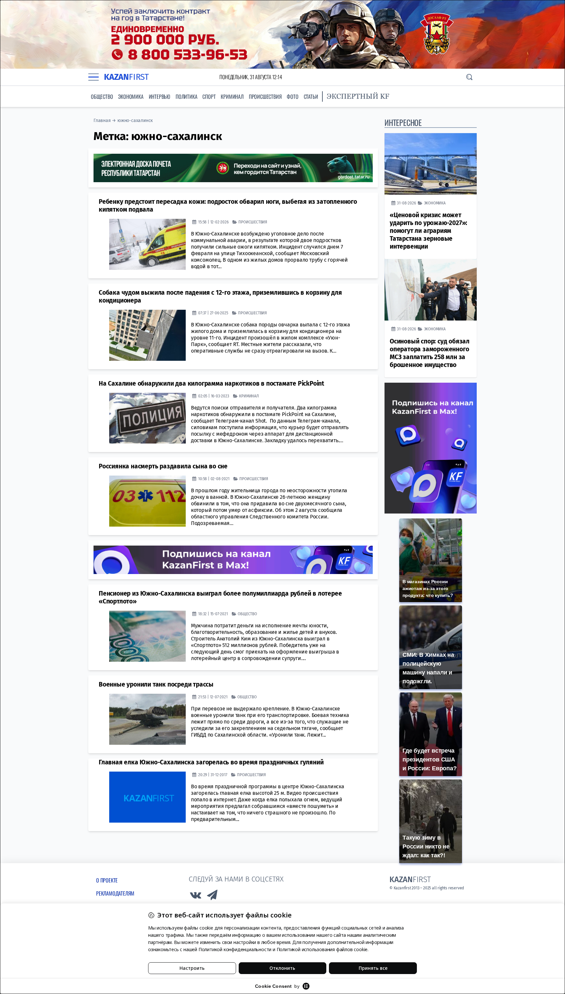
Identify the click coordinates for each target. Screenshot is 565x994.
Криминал (232, 96)
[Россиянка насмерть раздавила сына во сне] (147, 501)
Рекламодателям (115, 893)
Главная (102, 120)
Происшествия (265, 96)
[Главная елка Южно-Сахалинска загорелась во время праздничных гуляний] (147, 797)
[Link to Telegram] (212, 897)
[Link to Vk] (195, 897)
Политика (186, 96)
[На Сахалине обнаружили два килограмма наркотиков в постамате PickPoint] (147, 418)
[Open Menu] (93, 77)
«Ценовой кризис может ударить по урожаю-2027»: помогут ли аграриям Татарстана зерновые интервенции (428, 230)
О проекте (107, 880)
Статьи (311, 96)
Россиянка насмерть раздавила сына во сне (163, 466)
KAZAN (126, 77)
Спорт (208, 96)
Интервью (159, 96)
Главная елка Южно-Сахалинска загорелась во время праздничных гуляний (211, 762)
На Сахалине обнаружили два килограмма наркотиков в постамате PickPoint (211, 383)
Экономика (130, 96)
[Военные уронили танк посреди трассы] (147, 719)
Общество (102, 96)
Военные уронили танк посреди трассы (156, 684)
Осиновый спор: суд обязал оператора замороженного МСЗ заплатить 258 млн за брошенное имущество (430, 353)
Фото (292, 96)
